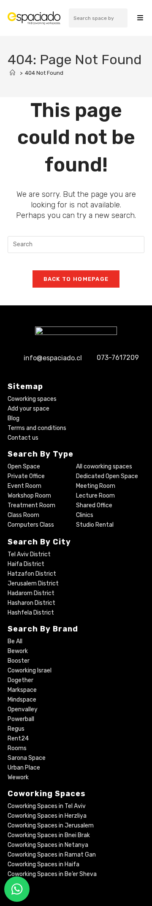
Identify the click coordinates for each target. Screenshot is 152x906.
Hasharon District (31, 603)
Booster (19, 660)
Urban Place (24, 767)
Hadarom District (31, 593)
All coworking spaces (104, 466)
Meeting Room (95, 486)
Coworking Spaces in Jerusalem (51, 825)
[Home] (12, 73)
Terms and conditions (37, 428)
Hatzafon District (32, 573)
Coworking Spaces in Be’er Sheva (52, 874)
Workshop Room (29, 495)
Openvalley (23, 709)
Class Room (23, 515)
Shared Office (94, 505)
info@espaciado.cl (53, 358)
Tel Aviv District (29, 554)
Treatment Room (31, 505)
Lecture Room (95, 495)
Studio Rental (95, 524)
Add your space (28, 408)
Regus (16, 728)
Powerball (21, 719)
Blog (13, 418)
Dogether (20, 680)
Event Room (24, 486)
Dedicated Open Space (107, 476)
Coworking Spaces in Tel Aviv (47, 806)
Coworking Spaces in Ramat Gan (52, 854)
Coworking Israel (30, 670)
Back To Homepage (76, 279)
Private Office (26, 476)
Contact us (23, 437)
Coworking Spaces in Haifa (43, 864)
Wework (18, 777)
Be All (15, 641)
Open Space (24, 466)
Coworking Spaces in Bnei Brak (49, 835)
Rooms (17, 748)
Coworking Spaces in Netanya (48, 845)
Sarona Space (27, 758)
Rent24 (18, 738)
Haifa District (26, 564)
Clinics (84, 515)
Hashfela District (31, 612)
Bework (18, 651)
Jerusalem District (33, 583)
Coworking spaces (32, 399)
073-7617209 (118, 358)
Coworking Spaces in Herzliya (47, 815)
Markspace (22, 690)
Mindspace (22, 699)
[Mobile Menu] (140, 18)
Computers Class (31, 524)
